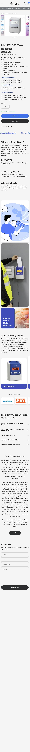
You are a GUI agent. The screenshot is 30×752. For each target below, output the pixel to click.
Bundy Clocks (9, 8)
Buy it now (15, 121)
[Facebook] (7, 126)
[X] (9, 126)
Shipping (3, 54)
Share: (2, 126)
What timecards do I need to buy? (10, 444)
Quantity (3, 103)
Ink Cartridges (25, 8)
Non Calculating (9, 386)
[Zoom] (23, 17)
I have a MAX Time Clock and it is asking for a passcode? (12, 430)
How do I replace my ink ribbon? (10, 440)
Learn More (15, 533)
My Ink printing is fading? (8, 435)
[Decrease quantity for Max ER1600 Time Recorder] (2, 106)
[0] (27, 3)
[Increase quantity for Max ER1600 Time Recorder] (8, 106)
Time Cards (17, 8)
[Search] (24, 3)
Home (2, 8)
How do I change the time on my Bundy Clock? (12, 424)
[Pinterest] (11, 126)
